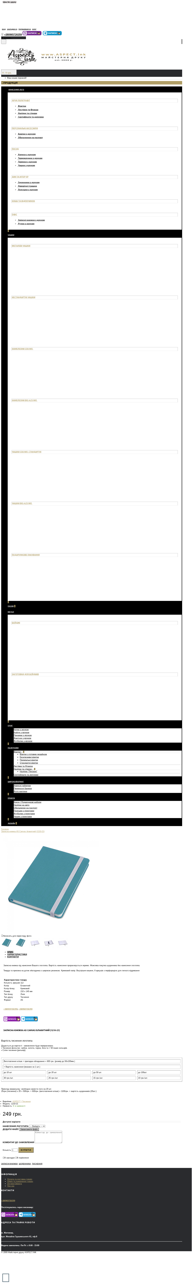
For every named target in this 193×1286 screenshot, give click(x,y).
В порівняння (23, 1158)
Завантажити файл (29, 1129)
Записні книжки (9, 1164)
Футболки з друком (23, 741)
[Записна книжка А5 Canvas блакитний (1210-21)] (50, 932)
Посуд (15, 149)
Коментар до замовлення (18, 1142)
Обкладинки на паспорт (30, 137)
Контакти (13, 957)
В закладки (9, 1158)
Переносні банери (23, 788)
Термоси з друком (27, 161)
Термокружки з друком (30, 158)
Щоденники (25, 1164)
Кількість (7, 1150)
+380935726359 (10, 1009)
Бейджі (16, 622)
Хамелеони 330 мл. (22, 348)
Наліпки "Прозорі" (28, 771)
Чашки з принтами (23, 816)
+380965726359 (25, 1009)
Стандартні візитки (29, 763)
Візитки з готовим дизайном (33, 754)
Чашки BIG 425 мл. (22, 503)
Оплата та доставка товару (19, 1179)
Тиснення (37, 1164)
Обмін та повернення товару (20, 1181)
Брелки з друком (27, 134)
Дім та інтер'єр (20, 176)
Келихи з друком (27, 154)
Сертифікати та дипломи (31, 117)
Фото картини (20, 791)
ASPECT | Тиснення (22, 1101)
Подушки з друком (28, 189)
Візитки (22, 106)
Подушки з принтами (24, 810)
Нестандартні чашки (23, 297)
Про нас (10, 1186)
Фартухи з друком (22, 738)
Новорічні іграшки (27, 186)
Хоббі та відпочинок (23, 201)
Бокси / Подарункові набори (27, 802)
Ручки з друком (26, 223)
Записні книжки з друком (31, 220)
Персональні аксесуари (25, 128)
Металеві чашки (21, 245)
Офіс (14, 214)
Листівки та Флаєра (28, 109)
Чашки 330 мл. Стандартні (26, 451)
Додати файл (11, 1129)
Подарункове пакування (26, 554)
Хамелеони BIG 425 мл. (24, 400)
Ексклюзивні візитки (29, 757)
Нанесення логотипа (15, 1126)
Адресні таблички (22, 785)
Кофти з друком (21, 732)
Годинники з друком (29, 182)
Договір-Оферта (14, 1184)
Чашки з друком (26, 165)
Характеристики (17, 954)
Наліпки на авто (21, 805)
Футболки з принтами (24, 813)
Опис (10, 952)
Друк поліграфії (21, 100)
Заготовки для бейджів (25, 674)
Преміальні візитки (29, 760)
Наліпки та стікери (27, 113)
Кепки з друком (21, 729)
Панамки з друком (23, 735)
